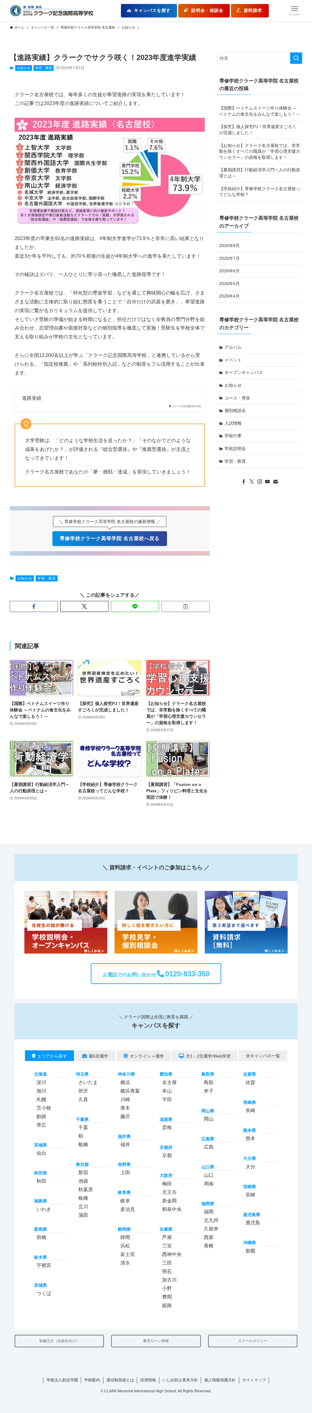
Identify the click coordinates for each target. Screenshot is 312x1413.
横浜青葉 (130, 1091)
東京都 (82, 1164)
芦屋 (167, 1237)
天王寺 (169, 1192)
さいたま (88, 1082)
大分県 (249, 1158)
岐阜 (125, 1200)
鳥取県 (207, 1074)
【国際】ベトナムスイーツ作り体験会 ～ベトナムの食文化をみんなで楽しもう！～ (259, 111)
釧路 (41, 1116)
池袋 (83, 1181)
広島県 (207, 1138)
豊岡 (167, 1297)
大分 (250, 1166)
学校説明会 (235, 448)
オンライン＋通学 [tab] (147, 1056)
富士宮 (127, 1254)
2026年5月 (229, 283)
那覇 (250, 1251)
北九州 (211, 1220)
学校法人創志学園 (62, 1380)
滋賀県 (166, 1119)
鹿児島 (253, 1223)
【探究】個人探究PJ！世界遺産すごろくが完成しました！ (257, 129)
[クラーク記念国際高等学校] (51, 10)
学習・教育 (43, 68)
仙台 (41, 1153)
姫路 (167, 1305)
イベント (233, 360)
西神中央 (172, 1254)
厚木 (125, 1108)
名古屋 (169, 1082)
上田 (125, 1172)
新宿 (83, 1172)
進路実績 (31, 398)
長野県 (124, 1164)
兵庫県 (166, 1229)
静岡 (125, 1237)
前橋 (41, 1237)
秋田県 (40, 1173)
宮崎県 (249, 1186)
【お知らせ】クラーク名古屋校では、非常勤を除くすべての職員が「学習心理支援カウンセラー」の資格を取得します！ (259, 151)
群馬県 (40, 1229)
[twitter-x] (252, 482)
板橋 (83, 1198)
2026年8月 (229, 245)
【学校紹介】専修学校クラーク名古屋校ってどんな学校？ (259, 191)
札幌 (41, 1099)
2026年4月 (229, 296)
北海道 (40, 1074)
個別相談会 (235, 410)
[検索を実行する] (296, 58)
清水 (125, 1262)
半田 (167, 1099)
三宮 (167, 1245)
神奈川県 (126, 1074)
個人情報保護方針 (220, 1380)
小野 (167, 1288)
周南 (209, 1183)
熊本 (250, 1138)
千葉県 (82, 1119)
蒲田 (83, 1215)
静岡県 (124, 1229)
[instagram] (260, 482)
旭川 (41, 1091)
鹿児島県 (251, 1214)
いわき (44, 1209)
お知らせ (23, 68)
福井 (125, 1144)
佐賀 (250, 1082)
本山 (167, 1091)
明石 (167, 1271)
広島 (209, 1147)
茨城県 (40, 1285)
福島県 (40, 1201)
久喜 (83, 1099)
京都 (167, 1155)
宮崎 (250, 1194)
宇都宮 (44, 1265)
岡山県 (207, 1110)
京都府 (166, 1147)
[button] (294, 10)
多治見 (127, 1209)
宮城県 (40, 1145)
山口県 (207, 1167)
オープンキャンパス (244, 372)
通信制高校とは (120, 1380)
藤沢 (125, 1116)
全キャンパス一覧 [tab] (263, 1056)
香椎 (209, 1245)
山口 (209, 1175)
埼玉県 (82, 1074)
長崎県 (249, 1102)
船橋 (83, 1144)
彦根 (167, 1127)
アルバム (233, 347)
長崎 (250, 1110)
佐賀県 (249, 1074)
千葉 (83, 1127)
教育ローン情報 (156, 1341)
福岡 (209, 1211)
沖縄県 (249, 1242)
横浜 (125, 1082)
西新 (209, 1237)
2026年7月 (229, 258)
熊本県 (249, 1130)
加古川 (169, 1279)
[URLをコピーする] (185, 606)
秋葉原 (85, 1189)
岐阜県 (124, 1192)
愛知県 (166, 1074)
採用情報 (148, 1380)
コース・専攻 (237, 398)
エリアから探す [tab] (52, 1056)
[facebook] (244, 482)
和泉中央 (172, 1209)
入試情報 (233, 423)
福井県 (124, 1136)
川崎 (125, 1099)
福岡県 (207, 1203)
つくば (44, 1293)
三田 (167, 1262)
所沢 (83, 1091)
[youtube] (267, 482)
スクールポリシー (252, 1341)
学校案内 (92, 1380)
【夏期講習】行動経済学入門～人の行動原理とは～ (259, 172)
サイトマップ (254, 1380)
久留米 (211, 1228)
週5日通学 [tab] (98, 1056)
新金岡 (169, 1200)
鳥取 (209, 1082)
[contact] (275, 482)
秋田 (41, 1181)
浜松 (125, 1245)
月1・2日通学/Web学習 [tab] (208, 1056)
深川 (41, 1082)
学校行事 (233, 435)
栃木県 (40, 1257)
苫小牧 (44, 1108)
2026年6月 (229, 270)
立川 (83, 1206)
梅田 (167, 1183)
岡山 (209, 1119)
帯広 (41, 1125)
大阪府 (166, 1175)
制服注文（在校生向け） (59, 1341)
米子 (209, 1091)
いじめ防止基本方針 (180, 1380)
